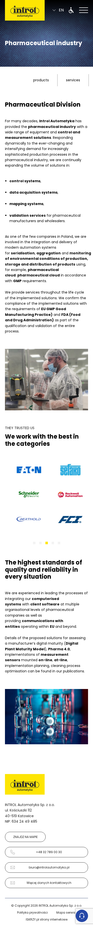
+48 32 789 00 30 (49, 852)
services (73, 80)
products (41, 80)
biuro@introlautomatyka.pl (49, 867)
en (61, 10)
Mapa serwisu (66, 912)
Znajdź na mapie (25, 837)
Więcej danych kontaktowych (49, 883)
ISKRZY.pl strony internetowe (46, 919)
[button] (34, 543)
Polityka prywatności (32, 912)
